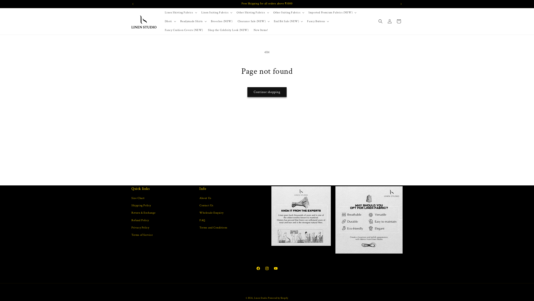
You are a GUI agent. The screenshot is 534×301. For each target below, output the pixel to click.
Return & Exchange (143, 213)
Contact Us (206, 205)
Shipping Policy (141, 205)
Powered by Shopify (278, 298)
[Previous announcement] (132, 4)
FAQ (202, 220)
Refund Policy (140, 220)
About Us (205, 198)
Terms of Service (142, 235)
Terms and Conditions (213, 228)
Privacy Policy (140, 228)
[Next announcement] (401, 4)
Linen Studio (260, 298)
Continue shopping (267, 92)
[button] (180, 12)
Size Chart (138, 198)
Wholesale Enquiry (211, 213)
